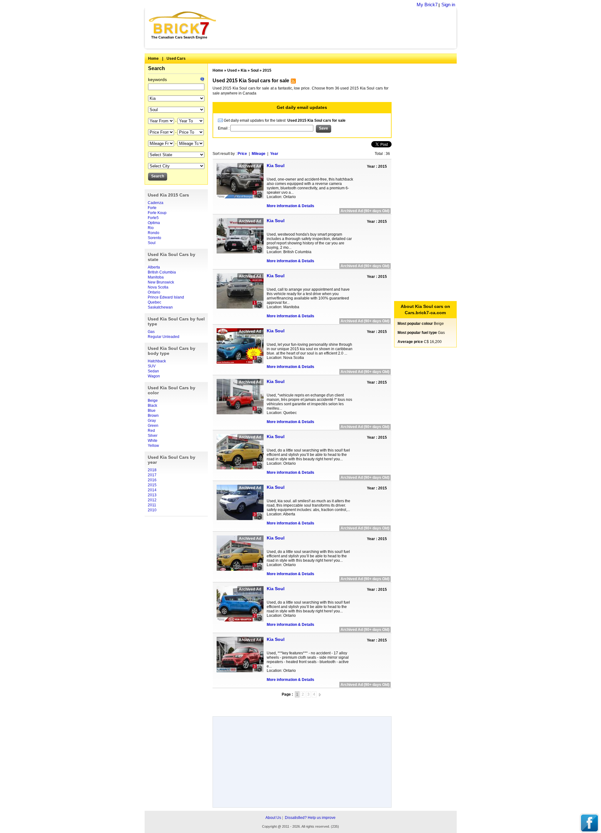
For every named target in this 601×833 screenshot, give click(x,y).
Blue (152, 410)
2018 (152, 470)
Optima (154, 223)
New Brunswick (161, 282)
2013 (152, 495)
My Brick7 (427, 4)
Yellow (153, 445)
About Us (273, 817)
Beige (153, 400)
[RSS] (292, 82)
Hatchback (157, 361)
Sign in (448, 4)
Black (152, 405)
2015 (152, 485)
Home (153, 58)
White (152, 440)
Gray (152, 420)
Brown (153, 415)
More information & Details (290, 206)
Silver (152, 435)
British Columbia (162, 272)
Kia (244, 70)
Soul (152, 243)
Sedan (153, 371)
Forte (152, 208)
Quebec (154, 302)
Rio (151, 228)
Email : (224, 128)
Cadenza (155, 203)
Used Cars (176, 58)
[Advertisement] (339, 28)
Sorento (154, 238)
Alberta (154, 267)
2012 (152, 500)
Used (232, 70)
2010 (152, 510)
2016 (152, 480)
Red (151, 430)
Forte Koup (157, 213)
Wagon (154, 376)
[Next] (319, 694)
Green (153, 425)
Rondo (153, 233)
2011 (152, 505)
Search (156, 68)
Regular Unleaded (163, 337)
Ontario (154, 292)
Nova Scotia (158, 287)
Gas (151, 332)
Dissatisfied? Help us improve (310, 817)
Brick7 (183, 23)
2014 (152, 490)
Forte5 (153, 218)
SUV (152, 366)
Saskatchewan (160, 307)
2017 (152, 475)
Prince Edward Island (166, 297)
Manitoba (156, 277)
